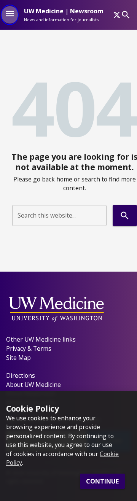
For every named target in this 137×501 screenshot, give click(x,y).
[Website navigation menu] (10, 14)
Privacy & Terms (28, 348)
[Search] (126, 14)
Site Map (18, 357)
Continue (102, 481)
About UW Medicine (33, 384)
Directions (20, 375)
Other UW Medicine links (41, 339)
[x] (117, 15)
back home (57, 179)
